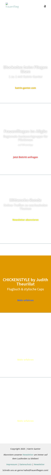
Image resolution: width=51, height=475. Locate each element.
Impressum (11, 464)
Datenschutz (25, 464)
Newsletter (28, 454)
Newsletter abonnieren (25, 219)
